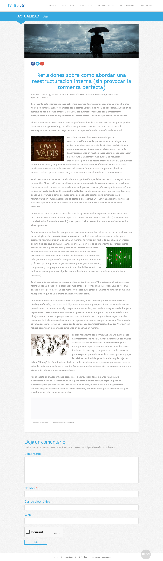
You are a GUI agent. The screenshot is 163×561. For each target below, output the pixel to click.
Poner (16, 5)
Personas (112, 94)
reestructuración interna (63, 423)
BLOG (146, 554)
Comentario (32, 453)
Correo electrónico (37, 501)
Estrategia (88, 94)
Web (27, 515)
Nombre (30, 488)
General (100, 94)
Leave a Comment (42, 97)
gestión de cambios (40, 423)
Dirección (73, 94)
